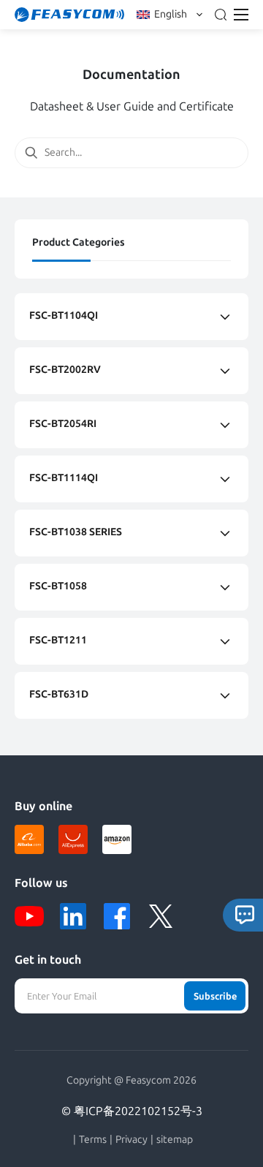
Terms (93, 1140)
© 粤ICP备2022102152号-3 (131, 1111)
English (170, 14)
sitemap (174, 1140)
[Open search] (220, 14)
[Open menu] (241, 14)
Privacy (131, 1140)
